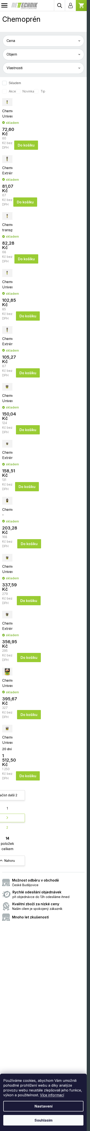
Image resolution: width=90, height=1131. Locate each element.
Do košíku (26, 145)
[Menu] (4, 5)
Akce (12, 91)
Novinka (28, 91)
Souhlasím (43, 1120)
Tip (43, 91)
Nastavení (43, 1106)
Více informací (52, 1095)
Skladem (15, 83)
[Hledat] (59, 5)
